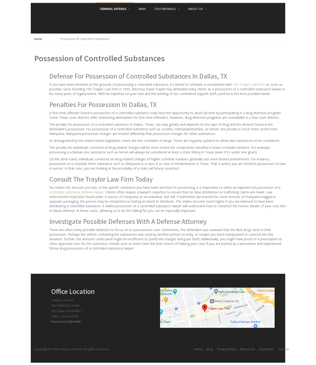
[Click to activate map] (217, 307)
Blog (210, 349)
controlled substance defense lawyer (76, 192)
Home (198, 349)
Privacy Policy (226, 349)
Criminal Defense (113, 9)
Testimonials (165, 9)
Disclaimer (266, 349)
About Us (195, 9)
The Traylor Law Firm (249, 84)
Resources (247, 349)
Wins (142, 9)
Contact (283, 349)
